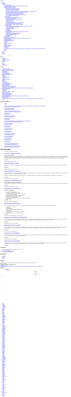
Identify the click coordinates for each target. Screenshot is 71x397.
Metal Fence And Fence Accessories (9, 7)
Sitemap (6, 265)
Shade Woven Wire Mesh (6, 96)
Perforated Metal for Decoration (11, 18)
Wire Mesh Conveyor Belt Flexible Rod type (13, 180)
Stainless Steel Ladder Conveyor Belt (11, 163)
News (3, 52)
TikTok (3, 258)
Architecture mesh (7, 16)
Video (3, 53)
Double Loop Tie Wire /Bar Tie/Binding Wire (13, 9)
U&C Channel (6, 47)
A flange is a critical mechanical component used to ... (12, 106)
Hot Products (2, 265)
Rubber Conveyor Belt (5, 74)
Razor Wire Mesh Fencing (28, 266)
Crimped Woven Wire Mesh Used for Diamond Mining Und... (13, 121)
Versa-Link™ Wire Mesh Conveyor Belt (12, 153)
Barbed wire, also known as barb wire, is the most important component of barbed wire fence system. (21, 11)
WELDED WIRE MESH (10, 28)
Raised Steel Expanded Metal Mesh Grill (12, 33)
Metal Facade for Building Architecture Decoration (14, 23)
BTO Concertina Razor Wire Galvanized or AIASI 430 (14, 13)
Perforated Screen (9, 32)
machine (5, 50)
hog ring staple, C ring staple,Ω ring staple (12, 8)
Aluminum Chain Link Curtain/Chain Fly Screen (13, 17)
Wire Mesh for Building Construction (10, 6)
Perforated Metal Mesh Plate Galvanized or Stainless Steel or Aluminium (17, 31)
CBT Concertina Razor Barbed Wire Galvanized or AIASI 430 (15, 14)
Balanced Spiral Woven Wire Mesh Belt (12, 240)
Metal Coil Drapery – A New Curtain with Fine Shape (14, 24)
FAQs (3, 51)
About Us (3, 3)
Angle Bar (5, 46)
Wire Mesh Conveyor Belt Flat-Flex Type (12, 188)
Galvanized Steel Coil (5, 82)
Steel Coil (5, 42)
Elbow (5, 49)
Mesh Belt (21, 266)
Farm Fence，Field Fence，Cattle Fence (12, 10)
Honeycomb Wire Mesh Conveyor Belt (12, 171)
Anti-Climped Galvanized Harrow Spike (12, 15)
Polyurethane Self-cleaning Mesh (11, 34)
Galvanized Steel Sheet (7, 45)
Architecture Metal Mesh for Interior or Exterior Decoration (15, 22)
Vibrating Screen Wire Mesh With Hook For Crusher (12, 111)
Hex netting (8, 29)
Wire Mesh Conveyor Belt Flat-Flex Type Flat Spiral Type (15, 217)
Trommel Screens (8, 35)
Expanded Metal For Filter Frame (7, 83)
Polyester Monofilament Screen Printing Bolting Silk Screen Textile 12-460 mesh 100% (17, 38)
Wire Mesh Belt (6, 36)
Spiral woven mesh (9, 20)
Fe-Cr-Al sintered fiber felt (6, 84)
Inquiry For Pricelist (3, 263)
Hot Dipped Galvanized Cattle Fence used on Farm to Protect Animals (17, 12)
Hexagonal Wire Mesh (9, 27)
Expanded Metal (8, 30)
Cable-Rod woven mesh (10, 21)
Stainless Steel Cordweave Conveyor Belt (12, 225)
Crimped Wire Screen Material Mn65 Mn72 (13, 26)
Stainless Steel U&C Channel (6, 93)
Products (3, 4)
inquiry (5, 159)
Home (3, 2)
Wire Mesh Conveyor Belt (4, 266)
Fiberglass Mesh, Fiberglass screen (9, 37)
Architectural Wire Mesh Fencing (37, 266)
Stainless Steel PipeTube (8, 43)
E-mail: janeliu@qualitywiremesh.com (8, 251)
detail (7, 159)
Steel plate (5, 41)
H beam (5, 44)
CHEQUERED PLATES (8, 40)
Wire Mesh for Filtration (6, 68)
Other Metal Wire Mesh (7, 25)
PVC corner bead (7, 141)
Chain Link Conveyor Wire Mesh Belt (11, 233)
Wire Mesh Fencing (12, 266)
